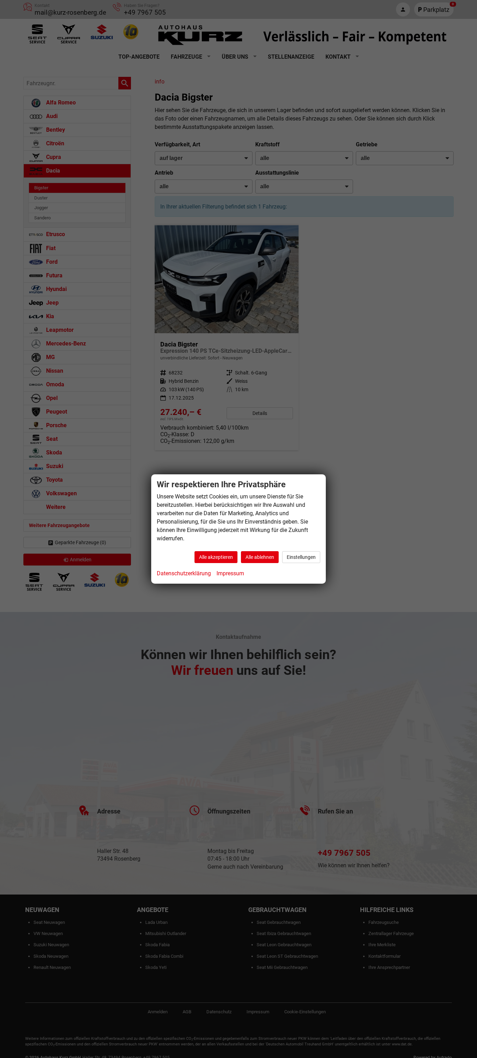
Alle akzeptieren (216, 557)
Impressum (230, 573)
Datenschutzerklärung (184, 573)
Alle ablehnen (259, 557)
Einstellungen (301, 557)
